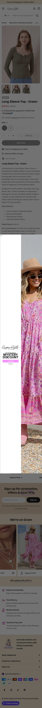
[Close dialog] (1, 235)
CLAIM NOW (10, 361)
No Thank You (10, 363)
